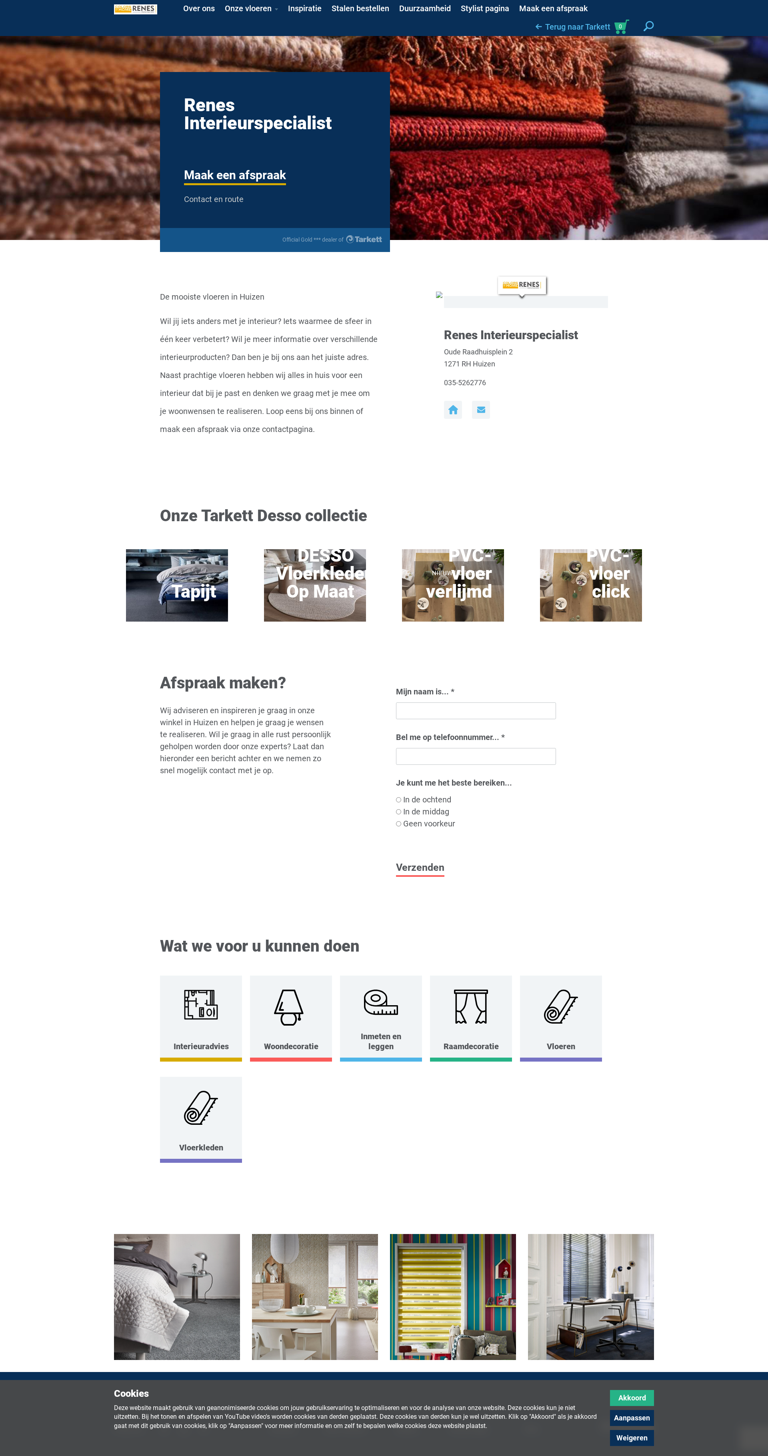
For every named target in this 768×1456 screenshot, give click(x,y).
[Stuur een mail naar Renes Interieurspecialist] (481, 410)
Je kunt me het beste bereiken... (454, 783)
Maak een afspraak (235, 175)
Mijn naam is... (425, 691)
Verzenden (420, 867)
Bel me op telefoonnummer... (450, 737)
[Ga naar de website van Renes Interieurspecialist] (453, 410)
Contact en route (214, 199)
